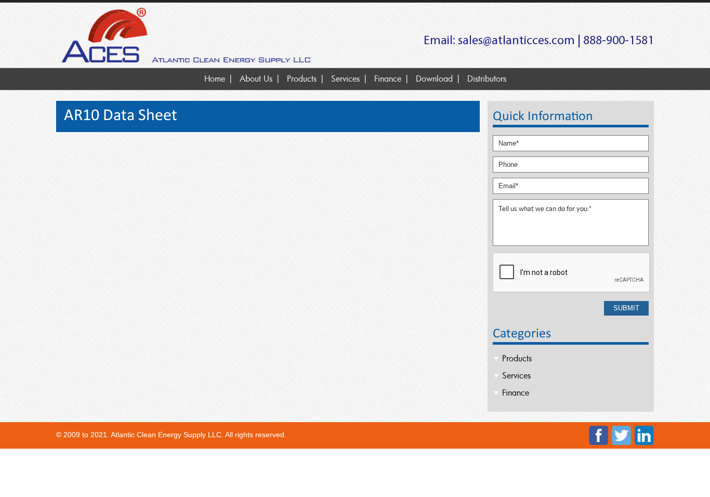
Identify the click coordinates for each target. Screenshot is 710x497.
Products (302, 78)
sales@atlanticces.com (516, 41)
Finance (387, 78)
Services (345, 78)
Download (434, 78)
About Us (256, 78)
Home (214, 78)
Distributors (486, 78)
